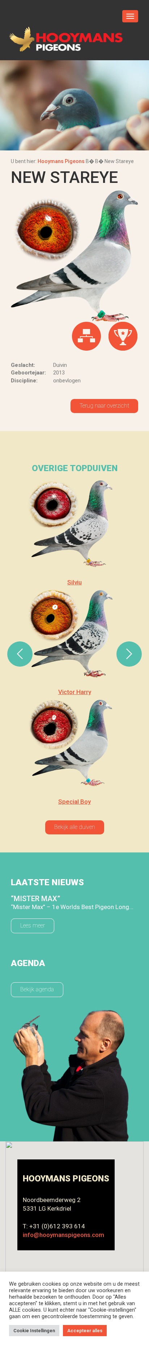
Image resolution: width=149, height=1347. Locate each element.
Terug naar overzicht (104, 405)
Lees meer (32, 925)
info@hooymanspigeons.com (63, 1234)
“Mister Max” (35, 898)
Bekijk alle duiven (74, 827)
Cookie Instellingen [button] (34, 1330)
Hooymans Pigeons (61, 161)
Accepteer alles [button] (84, 1330)
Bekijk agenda (37, 989)
